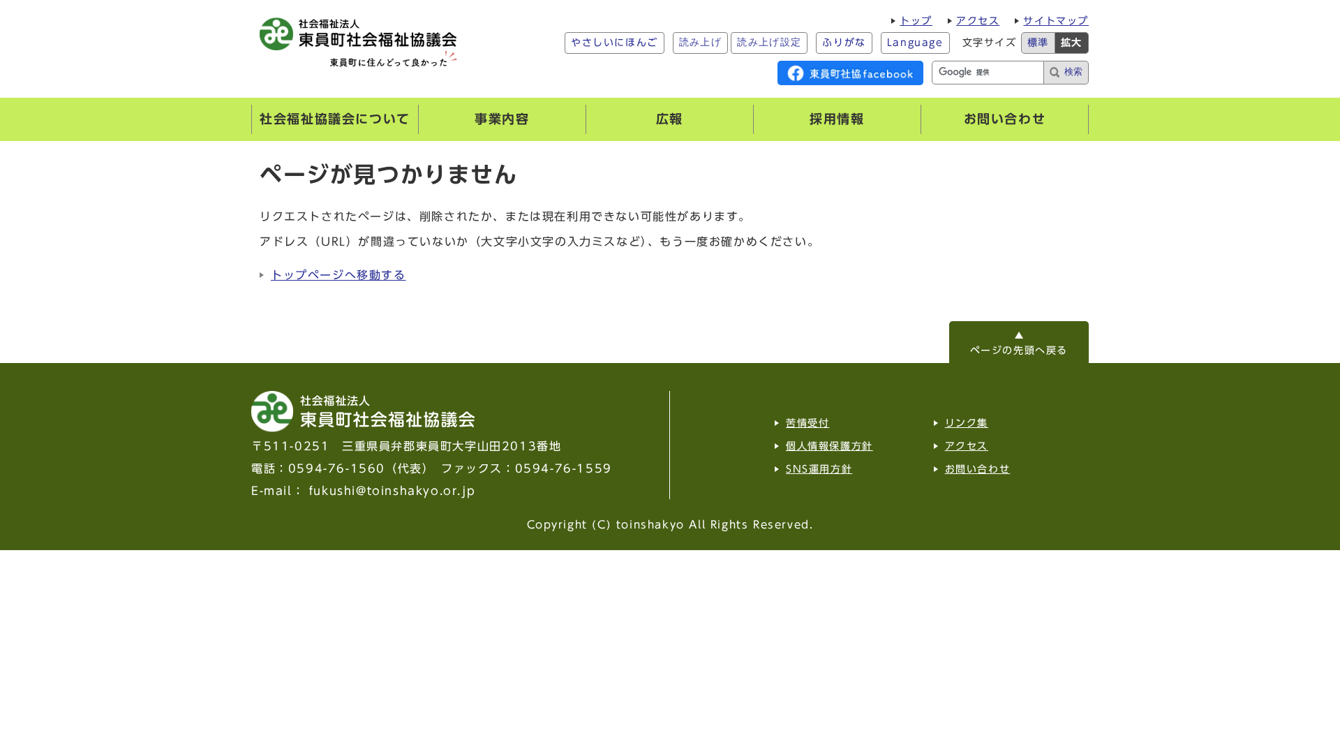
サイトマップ (1056, 21)
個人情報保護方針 (829, 446)
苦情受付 (807, 423)
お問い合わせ (978, 469)
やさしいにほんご (614, 42)
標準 (1038, 42)
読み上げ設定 (769, 42)
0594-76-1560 (336, 468)
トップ (916, 21)
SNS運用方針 (819, 469)
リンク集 (966, 423)
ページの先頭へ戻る (1019, 350)
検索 (1073, 71)
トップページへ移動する (338, 275)
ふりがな (843, 42)
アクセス (977, 21)
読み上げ (700, 42)
